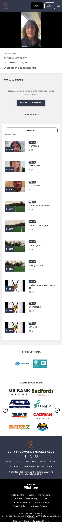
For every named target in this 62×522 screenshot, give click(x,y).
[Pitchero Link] (31, 488)
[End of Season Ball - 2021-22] (15, 286)
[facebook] (25, 457)
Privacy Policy (41, 502)
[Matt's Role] (15, 186)
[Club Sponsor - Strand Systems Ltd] (42, 404)
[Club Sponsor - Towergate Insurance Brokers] (19, 404)
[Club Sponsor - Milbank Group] (19, 393)
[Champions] (15, 307)
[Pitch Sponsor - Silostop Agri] (19, 428)
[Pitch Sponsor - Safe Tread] (42, 428)
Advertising (44, 495)
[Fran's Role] (15, 166)
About (31, 495)
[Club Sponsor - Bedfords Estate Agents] (42, 393)
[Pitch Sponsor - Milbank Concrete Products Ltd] (19, 416)
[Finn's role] (15, 146)
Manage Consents (40, 506)
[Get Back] (15, 327)
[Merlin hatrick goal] (15, 226)
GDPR (45, 498)
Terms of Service (21, 502)
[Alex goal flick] (15, 266)
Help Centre (17, 495)
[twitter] (31, 457)
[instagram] (36, 457)
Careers (18, 498)
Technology (32, 498)
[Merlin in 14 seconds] (15, 206)
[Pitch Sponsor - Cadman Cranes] (42, 416)
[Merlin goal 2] (15, 246)
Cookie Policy (20, 506)
